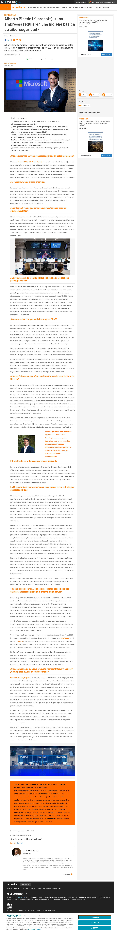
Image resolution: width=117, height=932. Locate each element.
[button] (5, 7)
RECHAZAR (95, 922)
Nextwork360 (21, 897)
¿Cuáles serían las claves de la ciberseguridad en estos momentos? (35, 121)
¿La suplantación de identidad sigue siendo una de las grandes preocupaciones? (40, 129)
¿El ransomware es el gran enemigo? (24, 124)
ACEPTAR (94, 928)
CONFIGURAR (94, 917)
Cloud (70, 7)
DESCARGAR (106, 54)
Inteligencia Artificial (79, 7)
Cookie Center (56, 888)
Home (6, 36)
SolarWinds (65, 638)
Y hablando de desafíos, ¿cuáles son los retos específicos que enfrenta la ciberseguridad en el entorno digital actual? (37, 143)
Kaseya (20, 641)
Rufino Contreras (10, 63)
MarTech (64, 7)
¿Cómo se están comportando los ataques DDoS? (29, 132)
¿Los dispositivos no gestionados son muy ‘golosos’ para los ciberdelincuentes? (39, 127)
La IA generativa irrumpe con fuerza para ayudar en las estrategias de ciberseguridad (41, 140)
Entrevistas (13, 36)
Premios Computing (33, 7)
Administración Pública (54, 7)
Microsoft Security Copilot (19, 678)
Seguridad (99, 7)
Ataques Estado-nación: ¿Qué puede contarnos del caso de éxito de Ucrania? (38, 134)
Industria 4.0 (90, 7)
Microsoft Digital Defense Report (30, 162)
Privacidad (41, 888)
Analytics (43, 7)
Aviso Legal (32, 888)
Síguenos (24, 884)
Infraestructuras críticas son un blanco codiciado (28, 137)
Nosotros (10, 888)
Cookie (48, 888)
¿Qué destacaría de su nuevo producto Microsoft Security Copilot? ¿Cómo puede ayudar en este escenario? (40, 149)
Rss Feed (25, 888)
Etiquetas (17, 888)
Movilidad (106, 7)
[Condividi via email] (14, 40)
